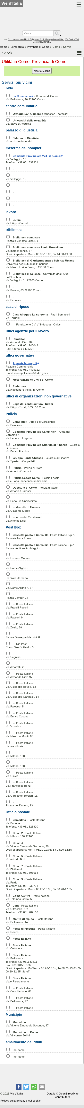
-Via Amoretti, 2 (15, 665)
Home (3, 46)
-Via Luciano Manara (18, 556)
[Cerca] (57, 33)
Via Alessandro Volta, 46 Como (25, 388)
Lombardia (17, 46)
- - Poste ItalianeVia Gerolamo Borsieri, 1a (22, 794)
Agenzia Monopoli (25, 363)
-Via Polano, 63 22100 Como (23, 288)
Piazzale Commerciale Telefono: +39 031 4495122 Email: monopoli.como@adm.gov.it (27, 368)
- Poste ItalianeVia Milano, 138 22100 (24, 834)
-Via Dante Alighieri (17, 566)
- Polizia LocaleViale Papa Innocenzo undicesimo (32, 479)
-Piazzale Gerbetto (17, 576)
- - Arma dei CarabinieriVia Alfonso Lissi (23, 519)
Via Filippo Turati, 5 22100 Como (29, 405)
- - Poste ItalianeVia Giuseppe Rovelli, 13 (21, 685)
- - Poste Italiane (23, 1007)
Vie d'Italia (16, 1093)
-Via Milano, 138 (15, 754)
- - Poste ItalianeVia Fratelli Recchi (19, 606)
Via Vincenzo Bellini (22, 1034)
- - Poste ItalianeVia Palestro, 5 (19, 705)
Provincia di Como (38, 46)
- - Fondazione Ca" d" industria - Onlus (37, 324)
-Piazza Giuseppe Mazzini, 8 (23, 635)
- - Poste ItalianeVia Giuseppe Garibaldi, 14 (22, 695)
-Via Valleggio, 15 (16, 177)
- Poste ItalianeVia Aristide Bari (24, 858)
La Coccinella (22, 96)
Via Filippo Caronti (17, 221)
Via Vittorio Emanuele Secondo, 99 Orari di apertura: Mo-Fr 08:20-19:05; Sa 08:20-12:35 (39, 846)
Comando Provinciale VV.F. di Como (36, 155)
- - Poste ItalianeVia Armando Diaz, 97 (19, 675)
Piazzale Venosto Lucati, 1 (23, 239)
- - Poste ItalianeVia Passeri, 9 (19, 616)
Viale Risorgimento (18, 980)
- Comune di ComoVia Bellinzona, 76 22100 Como (32, 97)
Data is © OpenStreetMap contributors (63, 1095)
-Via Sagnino (13, 655)
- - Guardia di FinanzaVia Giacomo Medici (23, 509)
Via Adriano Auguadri (22, 140)
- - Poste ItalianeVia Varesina (19, 725)
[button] (18, 1087)
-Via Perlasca (13, 298)
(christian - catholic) (40, 113)
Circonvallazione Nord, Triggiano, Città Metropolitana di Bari (36, 39)
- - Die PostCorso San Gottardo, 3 (20, 645)
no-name (19, 1049)
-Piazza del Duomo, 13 (19, 804)
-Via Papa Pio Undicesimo (21, 499)
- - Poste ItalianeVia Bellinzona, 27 (19, 999)
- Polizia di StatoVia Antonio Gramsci (24, 469)
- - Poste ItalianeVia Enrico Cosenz (19, 715)
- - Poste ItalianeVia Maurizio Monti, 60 (19, 734)
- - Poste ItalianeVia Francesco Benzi (19, 784)
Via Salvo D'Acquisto (26, 122)
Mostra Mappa (42, 70)
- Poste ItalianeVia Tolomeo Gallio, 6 (28, 897)
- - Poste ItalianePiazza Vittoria (19, 744)
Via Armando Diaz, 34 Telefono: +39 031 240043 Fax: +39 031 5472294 (22, 343)
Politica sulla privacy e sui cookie (20, 1100)
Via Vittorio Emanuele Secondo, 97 (27, 1024)
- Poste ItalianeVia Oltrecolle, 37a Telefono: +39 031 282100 (22, 909)
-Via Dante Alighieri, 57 (19, 586)
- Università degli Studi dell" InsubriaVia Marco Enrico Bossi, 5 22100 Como (41, 264)
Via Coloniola (18, 947)
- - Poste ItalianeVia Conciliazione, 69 (19, 990)
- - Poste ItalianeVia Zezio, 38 (19, 626)
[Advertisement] (42, 19)
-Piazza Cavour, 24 (17, 596)
